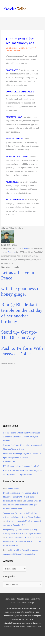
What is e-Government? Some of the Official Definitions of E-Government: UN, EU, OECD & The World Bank (22, 541)
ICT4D (25, 248)
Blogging (11, 252)
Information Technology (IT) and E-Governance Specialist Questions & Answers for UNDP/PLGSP (22, 458)
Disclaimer (15, 603)
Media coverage (28, 603)
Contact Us (35, 599)
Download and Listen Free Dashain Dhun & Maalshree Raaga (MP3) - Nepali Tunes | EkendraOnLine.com (20, 497)
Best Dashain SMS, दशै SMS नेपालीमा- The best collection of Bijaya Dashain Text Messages (22, 505)
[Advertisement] (22, 398)
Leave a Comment (13, 51)
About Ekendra (23, 599)
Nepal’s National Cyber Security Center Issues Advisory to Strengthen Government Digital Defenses (21, 437)
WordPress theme (34, 627)
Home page (10, 599)
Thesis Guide (13, 488)
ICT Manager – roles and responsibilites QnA (21, 466)
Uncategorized (11, 48)
